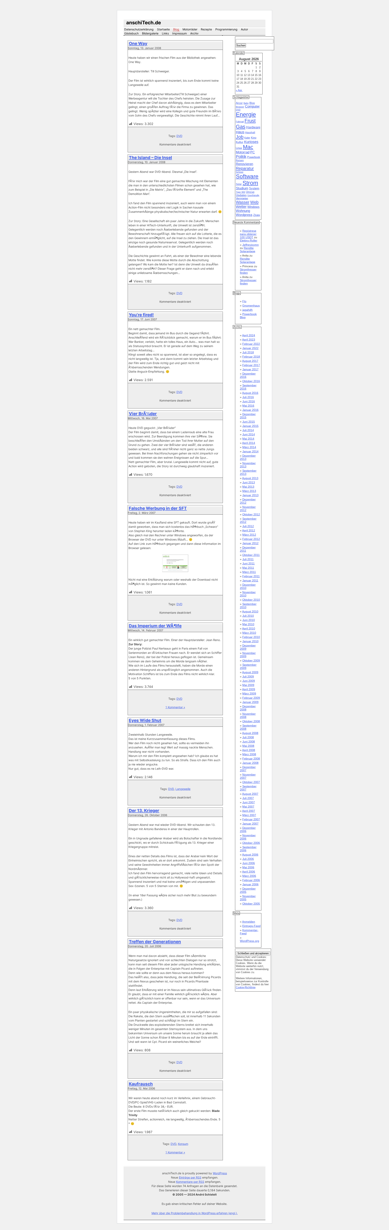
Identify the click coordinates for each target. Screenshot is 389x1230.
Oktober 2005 (251, 903)
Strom (250, 183)
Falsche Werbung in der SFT (158, 508)
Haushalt (250, 132)
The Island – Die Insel (150, 157)
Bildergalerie (150, 33)
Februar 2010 (251, 637)
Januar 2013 (250, 495)
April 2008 (248, 750)
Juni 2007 (248, 802)
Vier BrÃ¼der (143, 413)
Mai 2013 (248, 486)
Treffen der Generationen (155, 941)
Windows (253, 206)
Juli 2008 (248, 737)
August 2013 (250, 478)
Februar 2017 (251, 365)
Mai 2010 (248, 624)
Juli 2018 (248, 352)
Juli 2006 (248, 858)
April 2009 (248, 689)
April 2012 (248, 530)
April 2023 (248, 339)
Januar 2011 (250, 580)
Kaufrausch (141, 1083)
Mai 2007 (248, 806)
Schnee (239, 172)
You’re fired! (141, 314)
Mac (248, 147)
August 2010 (250, 611)
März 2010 (249, 632)
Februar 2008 (251, 758)
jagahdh (247, 309)
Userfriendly (253, 195)
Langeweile (182, 789)
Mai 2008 (248, 745)
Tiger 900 (240, 192)
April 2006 (248, 871)
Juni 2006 (248, 863)
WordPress (220, 1173)
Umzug (250, 191)
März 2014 (249, 447)
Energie (246, 114)
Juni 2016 (248, 401)
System (254, 188)
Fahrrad (240, 121)
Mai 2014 (248, 438)
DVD (179, 136)
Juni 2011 (248, 563)
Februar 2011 (251, 576)
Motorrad (242, 152)
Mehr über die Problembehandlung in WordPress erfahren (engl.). (195, 1213)
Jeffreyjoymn (250, 244)
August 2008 (250, 733)
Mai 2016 (248, 405)
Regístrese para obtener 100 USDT (248, 234)
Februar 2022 (251, 343)
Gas (240, 127)
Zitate (256, 215)
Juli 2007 (248, 798)
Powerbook (253, 157)
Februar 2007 (251, 819)
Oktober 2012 (251, 514)
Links (165, 33)
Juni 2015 (248, 421)
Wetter (241, 207)
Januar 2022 (250, 348)
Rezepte (206, 29)
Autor (244, 29)
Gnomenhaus (251, 305)
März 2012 (249, 534)
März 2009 (249, 693)
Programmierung (226, 29)
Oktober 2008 (251, 721)
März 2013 (249, 491)
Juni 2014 (248, 434)
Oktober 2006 (251, 842)
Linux (239, 148)
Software (247, 176)
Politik (241, 156)
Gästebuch (131, 33)
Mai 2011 (248, 567)
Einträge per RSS (190, 1177)
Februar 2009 (251, 697)
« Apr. (239, 90)
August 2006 (250, 854)
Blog (176, 29)
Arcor (239, 103)
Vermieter (242, 198)
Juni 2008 (248, 741)
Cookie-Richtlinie (245, 987)
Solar (239, 184)
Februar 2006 (251, 880)
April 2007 (248, 810)
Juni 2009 (248, 680)
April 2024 (248, 335)
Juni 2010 (248, 620)
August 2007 (250, 793)
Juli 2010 (248, 615)
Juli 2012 (248, 526)
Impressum (179, 33)
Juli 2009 (248, 676)
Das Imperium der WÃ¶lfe (155, 625)
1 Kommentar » (175, 707)
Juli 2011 (248, 559)
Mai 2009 (248, 685)
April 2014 (248, 443)
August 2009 (250, 672)
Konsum (183, 1144)
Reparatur (245, 168)
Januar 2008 (250, 762)
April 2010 (248, 628)
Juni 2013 (248, 482)
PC (252, 152)
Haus (240, 132)
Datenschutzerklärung (139, 29)
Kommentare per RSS (190, 1181)
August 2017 (250, 360)
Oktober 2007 (251, 782)
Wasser (242, 202)
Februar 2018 (251, 356)
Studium (242, 188)
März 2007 (249, 815)
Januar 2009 (250, 702)
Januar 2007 (250, 823)
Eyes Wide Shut (145, 720)
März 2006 (249, 875)
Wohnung (243, 211)
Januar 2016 (250, 409)
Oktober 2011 (251, 555)
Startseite (163, 29)
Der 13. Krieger (144, 810)
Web (254, 202)
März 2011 (249, 572)
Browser (240, 107)
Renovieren (244, 164)
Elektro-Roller (248, 240)
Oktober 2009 (251, 660)
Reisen (240, 160)
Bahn (246, 103)
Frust (250, 120)
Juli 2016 (248, 397)
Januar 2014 (250, 451)
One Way (138, 43)
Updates (241, 195)
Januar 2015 (250, 425)
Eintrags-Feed (251, 926)
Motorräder (190, 29)
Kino (253, 137)
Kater (247, 137)
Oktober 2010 (251, 599)
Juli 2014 (248, 430)
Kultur (239, 142)
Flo (244, 301)
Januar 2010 (250, 641)
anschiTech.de (143, 23)
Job (240, 137)
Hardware (253, 127)
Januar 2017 (250, 369)
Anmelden (248, 921)
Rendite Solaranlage (247, 249)
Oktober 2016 (251, 381)
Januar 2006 (250, 884)
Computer (252, 106)
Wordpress (244, 215)
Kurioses (251, 142)
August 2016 (250, 392)
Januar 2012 (250, 543)
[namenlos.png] (175, 571)
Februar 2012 (251, 539)
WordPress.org (249, 941)
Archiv (194, 33)
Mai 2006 (248, 867)
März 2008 (249, 754)
